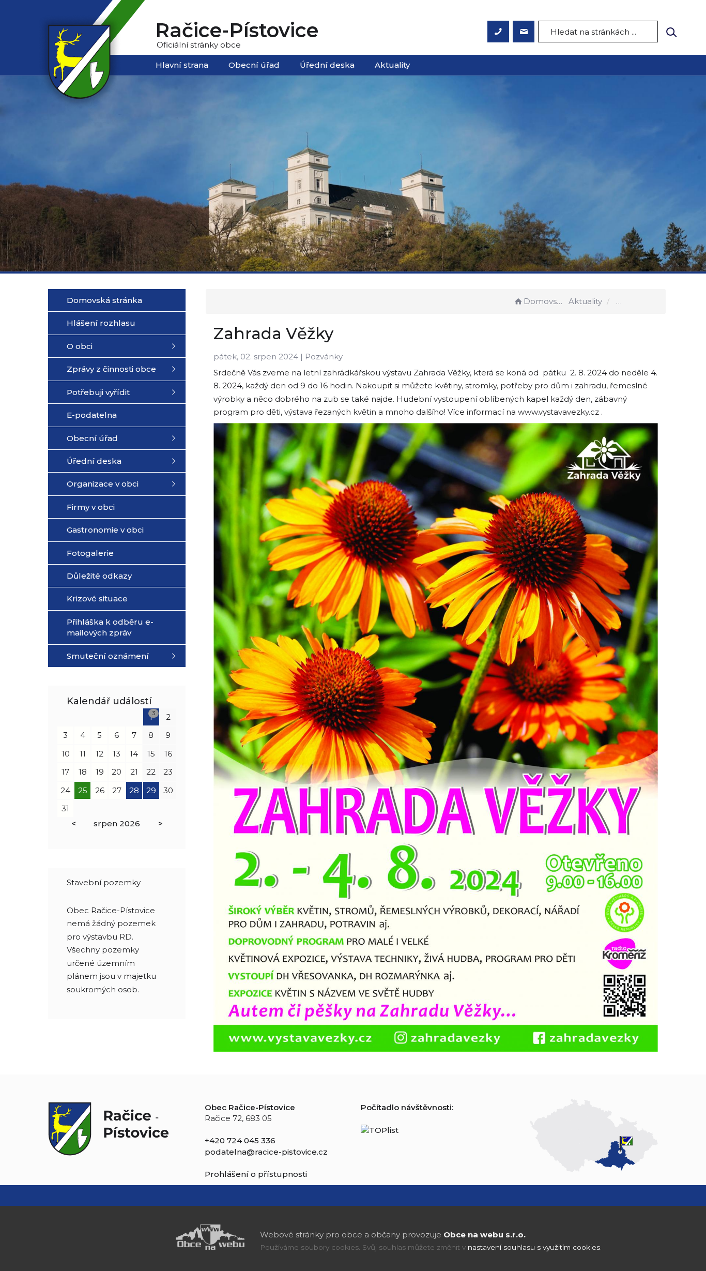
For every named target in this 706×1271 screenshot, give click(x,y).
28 (134, 790)
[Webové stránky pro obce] (151, 1237)
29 (151, 790)
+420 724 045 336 (240, 1140)
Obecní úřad (254, 65)
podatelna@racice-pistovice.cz (266, 1152)
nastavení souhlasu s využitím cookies (534, 1247)
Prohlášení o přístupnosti (256, 1174)
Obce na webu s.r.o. (484, 1234)
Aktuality (392, 65)
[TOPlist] (379, 1129)
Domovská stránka (545, 301)
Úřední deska (327, 65)
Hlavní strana (182, 65)
